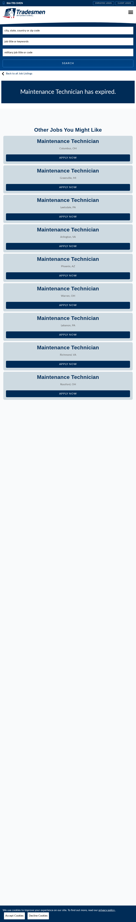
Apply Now (79, 158)
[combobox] (68, 30)
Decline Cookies (38, 915)
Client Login (124, 3)
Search (68, 63)
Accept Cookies (14, 915)
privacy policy (107, 910)
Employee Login (103, 3)
